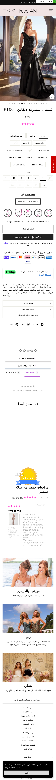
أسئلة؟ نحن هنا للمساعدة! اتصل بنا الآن (27, 700)
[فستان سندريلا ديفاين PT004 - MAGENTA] (39, 454)
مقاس (28, 172)
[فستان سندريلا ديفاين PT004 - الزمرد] (53, 454)
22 (20, 185)
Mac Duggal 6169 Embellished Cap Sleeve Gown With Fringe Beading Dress (13, 532)
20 (28, 185)
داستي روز (39, 143)
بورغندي (32, 136)
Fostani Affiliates (28, 741)
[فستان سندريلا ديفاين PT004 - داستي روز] (43, 451)
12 (14, 178)
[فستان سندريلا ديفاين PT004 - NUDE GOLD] (48, 457)
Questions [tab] (11, 372)
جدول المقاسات (28, 724)
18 (36, 185)
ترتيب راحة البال (28, 732)
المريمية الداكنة (16, 136)
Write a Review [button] (26, 358)
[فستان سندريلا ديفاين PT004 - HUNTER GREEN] (43, 454)
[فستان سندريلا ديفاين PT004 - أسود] (53, 451)
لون (28, 130)
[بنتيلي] (28, 667)
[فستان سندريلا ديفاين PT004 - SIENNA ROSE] (44, 457)
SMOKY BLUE (19, 164)
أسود (43, 135)
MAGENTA (42, 157)
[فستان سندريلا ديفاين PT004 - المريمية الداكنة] (46, 451)
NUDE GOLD (15, 157)
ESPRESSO (44, 150)
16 (44, 185)
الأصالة (28, 728)
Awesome (14, 511)
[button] (51, 1)
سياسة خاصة (28, 720)
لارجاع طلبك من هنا (28, 716)
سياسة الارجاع (28, 712)
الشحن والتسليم (28, 737)
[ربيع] (28, 618)
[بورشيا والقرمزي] (28, 572)
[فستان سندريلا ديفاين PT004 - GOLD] (46, 454)
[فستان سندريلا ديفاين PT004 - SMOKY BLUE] (41, 457)
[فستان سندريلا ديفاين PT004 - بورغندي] (50, 451)
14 (6, 178)
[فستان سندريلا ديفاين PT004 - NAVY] (51, 457)
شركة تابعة (28, 749)
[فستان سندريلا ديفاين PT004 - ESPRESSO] (50, 454)
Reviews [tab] (30, 372)
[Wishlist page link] (13, 10)
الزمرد (15, 143)
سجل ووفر (27, 757)
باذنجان (26, 143)
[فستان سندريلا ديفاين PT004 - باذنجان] (39, 451)
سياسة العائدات (28, 303)
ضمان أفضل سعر (28, 309)
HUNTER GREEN (14, 150)
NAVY (29, 157)
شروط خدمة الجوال (28, 745)
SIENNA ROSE (37, 164)
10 (22, 178)
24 (12, 185)
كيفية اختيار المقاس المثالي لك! (28, 315)
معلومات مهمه (28, 707)
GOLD (31, 150)
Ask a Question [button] (26, 365)
